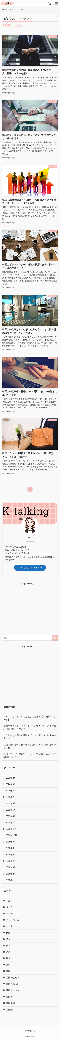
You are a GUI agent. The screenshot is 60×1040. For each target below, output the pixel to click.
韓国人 (9, 997)
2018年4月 (11, 861)
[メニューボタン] (56, 3)
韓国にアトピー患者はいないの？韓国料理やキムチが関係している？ (29, 755)
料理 (8, 939)
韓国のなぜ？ (12, 977)
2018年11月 (11, 829)
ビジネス (10, 926)
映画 (8, 952)
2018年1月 (11, 880)
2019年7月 (11, 797)
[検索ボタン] (49, 3)
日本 (8, 945)
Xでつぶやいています (28, 567)
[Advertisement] (26, 608)
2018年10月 (11, 835)
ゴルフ (9, 901)
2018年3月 (11, 867)
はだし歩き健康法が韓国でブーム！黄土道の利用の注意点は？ (29, 737)
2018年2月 (11, 874)
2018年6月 (11, 854)
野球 (8, 965)
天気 (8, 933)
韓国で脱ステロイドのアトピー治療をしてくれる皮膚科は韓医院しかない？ (29, 727)
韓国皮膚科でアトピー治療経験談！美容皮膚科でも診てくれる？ (29, 746)
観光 (8, 958)
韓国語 (9, 1009)
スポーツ (10, 913)
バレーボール (12, 920)
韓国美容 (10, 1003)
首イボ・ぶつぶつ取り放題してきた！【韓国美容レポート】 (29, 718)
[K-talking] (7, 3)
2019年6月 (11, 803)
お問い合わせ (30, 1031)
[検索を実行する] (55, 638)
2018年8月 (11, 848)
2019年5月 (11, 810)
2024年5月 (11, 790)
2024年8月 (11, 784)
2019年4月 (11, 816)
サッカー (10, 907)
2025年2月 (11, 778)
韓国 (7, 25)
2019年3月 (11, 822)
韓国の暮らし (12, 984)
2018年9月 (11, 842)
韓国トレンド (12, 990)
